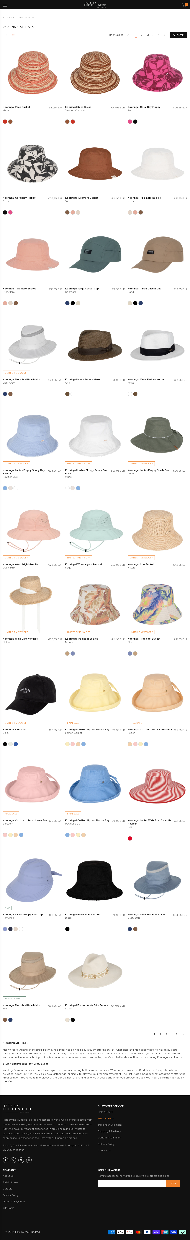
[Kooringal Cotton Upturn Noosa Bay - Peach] (78, 744)
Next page (165, 35)
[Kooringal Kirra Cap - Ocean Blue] (16, 744)
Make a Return (106, 1118)
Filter (180, 35)
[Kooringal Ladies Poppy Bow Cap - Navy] (10, 929)
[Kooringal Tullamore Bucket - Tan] (67, 212)
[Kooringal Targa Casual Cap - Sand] (78, 303)
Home (6, 17)
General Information (109, 1137)
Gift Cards (8, 1208)
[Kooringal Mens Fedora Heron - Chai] (67, 394)
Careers (7, 1188)
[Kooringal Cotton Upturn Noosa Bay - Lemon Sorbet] (67, 744)
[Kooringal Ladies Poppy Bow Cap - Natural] (16, 929)
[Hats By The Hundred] (95, 5)
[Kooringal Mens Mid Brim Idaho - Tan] (10, 394)
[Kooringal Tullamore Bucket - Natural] (78, 212)
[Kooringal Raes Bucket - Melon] (5, 121)
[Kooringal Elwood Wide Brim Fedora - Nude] (67, 1020)
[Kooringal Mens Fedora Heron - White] (73, 394)
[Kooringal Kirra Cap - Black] (5, 744)
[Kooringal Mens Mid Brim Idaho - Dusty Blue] (5, 394)
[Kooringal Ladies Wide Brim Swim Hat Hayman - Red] (130, 838)
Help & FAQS (105, 1112)
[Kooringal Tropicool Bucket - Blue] (73, 653)
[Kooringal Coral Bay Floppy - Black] (135, 121)
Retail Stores (10, 1182)
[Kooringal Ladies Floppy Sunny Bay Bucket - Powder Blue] (5, 488)
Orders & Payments (14, 1201)
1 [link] (135, 35)
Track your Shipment (110, 1124)
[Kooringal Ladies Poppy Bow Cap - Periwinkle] (5, 929)
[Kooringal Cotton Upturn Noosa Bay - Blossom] (73, 744)
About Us (8, 1175)
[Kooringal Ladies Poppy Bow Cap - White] (21, 929)
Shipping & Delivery (109, 1131)
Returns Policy (106, 1144)
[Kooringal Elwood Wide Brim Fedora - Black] (73, 1020)
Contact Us (104, 1150)
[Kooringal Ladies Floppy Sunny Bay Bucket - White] (16, 488)
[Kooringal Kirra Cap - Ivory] (10, 744)
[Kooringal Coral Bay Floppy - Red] (130, 121)
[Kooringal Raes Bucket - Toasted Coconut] (10, 121)
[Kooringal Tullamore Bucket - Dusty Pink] (73, 212)
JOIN (173, 1183)
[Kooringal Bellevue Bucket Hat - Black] (67, 929)
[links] (6, 1160)
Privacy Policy (11, 1195)
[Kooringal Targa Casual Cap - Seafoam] (67, 303)
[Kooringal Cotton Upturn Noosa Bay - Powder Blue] (83, 744)
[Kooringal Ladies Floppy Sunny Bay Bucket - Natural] (10, 488)
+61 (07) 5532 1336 (13, 1150)
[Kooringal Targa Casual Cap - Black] (73, 303)
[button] (58, 49)
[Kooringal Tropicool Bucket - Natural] (67, 653)
